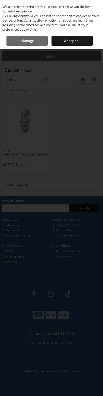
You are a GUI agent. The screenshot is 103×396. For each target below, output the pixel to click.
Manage (27, 40)
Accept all (72, 40)
